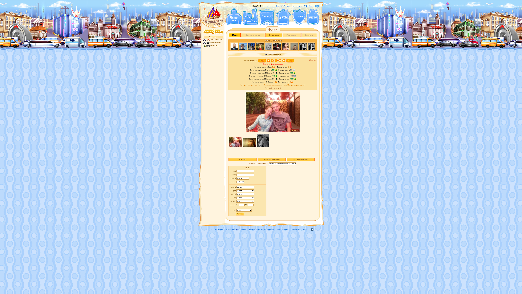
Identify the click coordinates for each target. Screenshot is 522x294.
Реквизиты (295, 229)
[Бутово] (267, 24)
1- (261, 60)
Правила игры (282, 229)
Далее (312, 60)
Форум (299, 6)
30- (289, 60)
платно (254, 60)
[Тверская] (261, 24)
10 (276, 60)
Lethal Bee (214, 42)
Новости (279, 6)
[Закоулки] (250, 16)
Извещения (230, 229)
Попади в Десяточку (273, 41)
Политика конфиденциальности (261, 229)
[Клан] (299, 17)
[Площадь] (267, 17)
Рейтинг (287, 6)
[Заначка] (313, 17)
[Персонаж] (234, 16)
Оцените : (250, 60)
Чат (317, 6)
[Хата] (283, 17)
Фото (293, 6)
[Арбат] (272, 24)
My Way (213, 45)
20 (284, 60)
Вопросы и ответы (216, 229)
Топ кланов (213, 37)
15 (280, 60)
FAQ (305, 6)
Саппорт (305, 229)
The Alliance (214, 39)
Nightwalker (272, 54)
